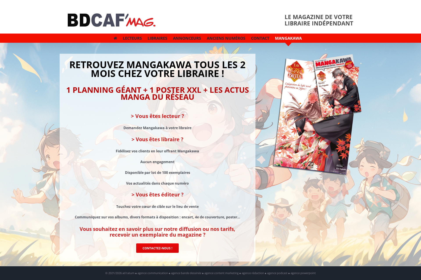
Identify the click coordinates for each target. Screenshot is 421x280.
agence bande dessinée (186, 273)
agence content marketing (221, 273)
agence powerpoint (303, 273)
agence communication (152, 273)
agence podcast (277, 273)
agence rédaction (253, 273)
